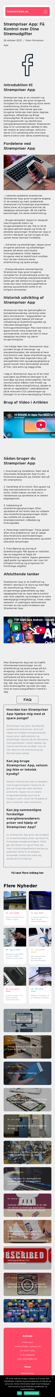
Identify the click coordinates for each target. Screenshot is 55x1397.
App (6, 45)
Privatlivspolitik (31, 1393)
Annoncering (27, 1373)
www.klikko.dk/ (30, 1359)
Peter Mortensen (34, 40)
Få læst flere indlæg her (27, 872)
